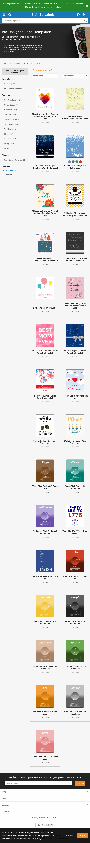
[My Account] (78, 15)
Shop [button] (4, 792)
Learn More (69, 835)
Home (4, 63)
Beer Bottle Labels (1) (12, 100)
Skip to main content (8, 5)
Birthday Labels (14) (11, 105)
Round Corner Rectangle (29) (15, 160)
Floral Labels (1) (10, 129)
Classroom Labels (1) (12, 119)
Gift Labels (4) (9, 134)
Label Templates (14, 63)
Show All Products (9, 170)
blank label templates (11, 49)
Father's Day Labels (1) (12, 124)
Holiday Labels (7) (10, 143)
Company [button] (6, 811)
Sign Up (80, 783)
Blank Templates (10, 83)
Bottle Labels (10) (10, 109)
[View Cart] (84, 15)
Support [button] (5, 805)
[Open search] (85, 21)
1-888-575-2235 (53, 817)
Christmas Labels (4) (11, 114)
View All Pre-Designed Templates (15, 71)
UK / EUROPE (47, 825)
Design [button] (5, 798)
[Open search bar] (10, 15)
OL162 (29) (8, 174)
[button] (4, 15)
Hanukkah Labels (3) (11, 139)
